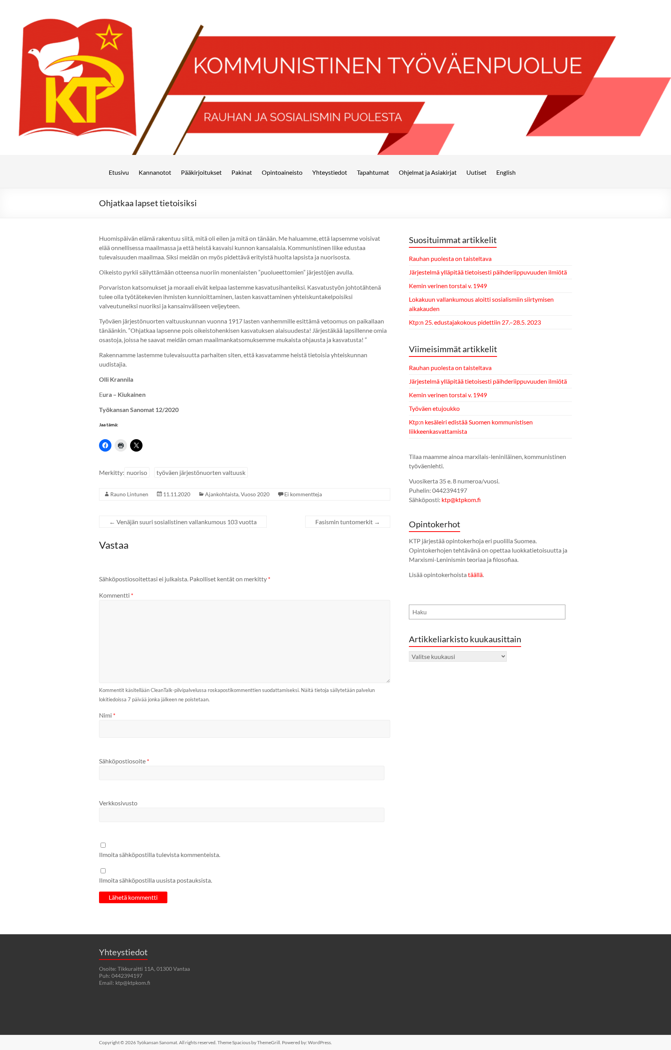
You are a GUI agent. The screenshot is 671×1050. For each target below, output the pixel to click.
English (506, 172)
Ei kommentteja (303, 494)
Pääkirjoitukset (201, 172)
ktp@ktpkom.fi (461, 499)
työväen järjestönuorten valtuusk (200, 472)
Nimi (107, 715)
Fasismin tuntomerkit (347, 521)
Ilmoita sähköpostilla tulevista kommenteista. (159, 854)
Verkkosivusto (118, 803)
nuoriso (137, 472)
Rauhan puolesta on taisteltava (450, 258)
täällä (475, 574)
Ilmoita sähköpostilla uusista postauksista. (155, 880)
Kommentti (116, 595)
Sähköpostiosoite (124, 761)
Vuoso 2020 (255, 494)
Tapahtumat (373, 172)
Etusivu (119, 172)
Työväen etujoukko (434, 408)
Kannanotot (155, 172)
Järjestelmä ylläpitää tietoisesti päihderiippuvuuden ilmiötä (488, 272)
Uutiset (476, 172)
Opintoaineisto (282, 172)
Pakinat (241, 172)
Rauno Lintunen (129, 494)
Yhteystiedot (329, 172)
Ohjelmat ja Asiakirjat (428, 172)
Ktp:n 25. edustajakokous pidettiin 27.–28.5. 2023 (475, 322)
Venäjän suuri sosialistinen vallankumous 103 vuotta (183, 521)
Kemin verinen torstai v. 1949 (448, 285)
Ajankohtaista (221, 494)
